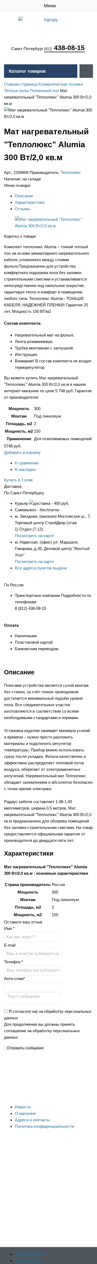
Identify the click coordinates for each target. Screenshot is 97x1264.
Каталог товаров (27, 71)
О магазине (25, 1113)
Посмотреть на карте (34, 535)
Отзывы (22, 208)
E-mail (9, 945)
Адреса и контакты (32, 1120)
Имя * (9, 928)
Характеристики (29, 202)
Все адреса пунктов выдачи (41, 568)
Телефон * (13, 962)
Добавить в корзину (22, 452)
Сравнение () (28, 1260)
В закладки (25, 469)
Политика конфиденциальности (44, 1126)
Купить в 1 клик (18, 480)
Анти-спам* (14, 978)
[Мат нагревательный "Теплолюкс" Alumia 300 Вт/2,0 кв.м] (54, 225)
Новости (22, 1107)
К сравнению (27, 463)
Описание (24, 196)
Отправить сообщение (25, 1048)
